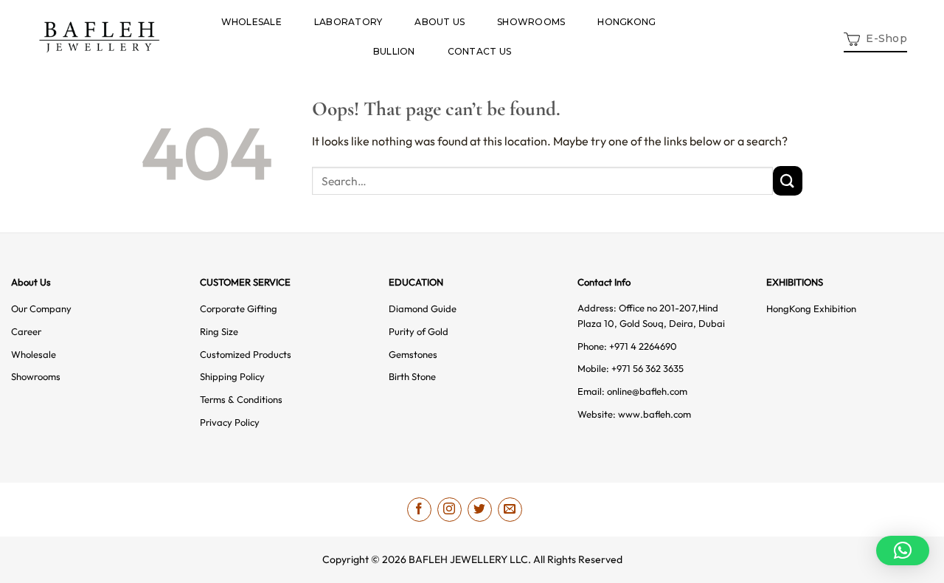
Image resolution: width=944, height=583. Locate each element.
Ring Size (219, 331)
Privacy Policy (230, 422)
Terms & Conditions (241, 399)
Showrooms (531, 21)
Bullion (394, 51)
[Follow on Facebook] (419, 509)
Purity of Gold (418, 331)
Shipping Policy (232, 376)
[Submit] (787, 180)
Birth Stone (412, 376)
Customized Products (245, 354)
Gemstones (413, 354)
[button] (875, 37)
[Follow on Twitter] (480, 509)
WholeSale (251, 21)
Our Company (41, 308)
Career (26, 331)
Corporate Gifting (238, 308)
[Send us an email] (510, 509)
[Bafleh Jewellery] (99, 36)
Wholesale (33, 354)
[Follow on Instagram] (449, 509)
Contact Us (479, 51)
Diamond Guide (423, 308)
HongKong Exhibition (811, 308)
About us (439, 21)
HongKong (626, 21)
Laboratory (348, 21)
